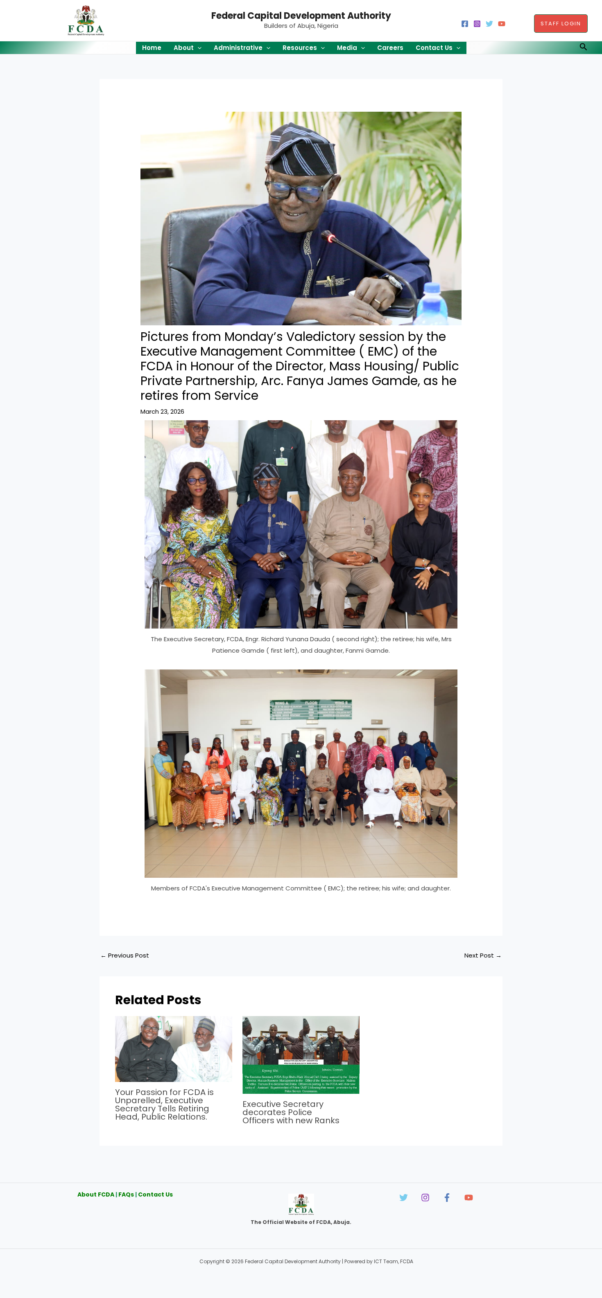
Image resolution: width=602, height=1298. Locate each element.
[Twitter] (489, 23)
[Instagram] (477, 23)
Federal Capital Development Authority (301, 15)
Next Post (483, 955)
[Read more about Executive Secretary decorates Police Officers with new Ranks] (301, 1054)
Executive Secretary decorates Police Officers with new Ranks (290, 1112)
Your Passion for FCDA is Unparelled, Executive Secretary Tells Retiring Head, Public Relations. (164, 1104)
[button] (561, 23)
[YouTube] (501, 23)
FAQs (126, 1194)
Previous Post (124, 955)
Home (151, 47)
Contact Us (155, 1194)
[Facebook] (464, 23)
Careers (390, 47)
